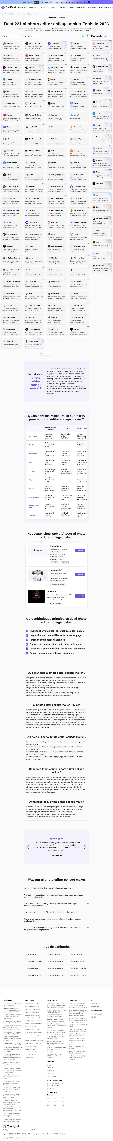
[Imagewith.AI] (38, 575)
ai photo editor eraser (32, 968)
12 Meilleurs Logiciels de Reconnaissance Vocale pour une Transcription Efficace (12, 1102)
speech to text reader (31, 1052)
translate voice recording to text (33, 1035)
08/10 (48, 1105)
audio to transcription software (33, 1023)
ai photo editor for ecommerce (57, 975)
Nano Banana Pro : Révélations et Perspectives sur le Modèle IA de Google (78, 1024)
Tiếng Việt (62, 1134)
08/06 (62, 1105)
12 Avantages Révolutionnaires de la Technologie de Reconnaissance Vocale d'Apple (12, 1108)
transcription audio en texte (32, 1004)
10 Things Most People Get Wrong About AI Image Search (55, 1015)
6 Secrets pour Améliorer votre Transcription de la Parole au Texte (11, 1064)
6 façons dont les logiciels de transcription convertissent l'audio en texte (12, 1076)
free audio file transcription (32, 1009)
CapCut (31, 445)
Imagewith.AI (56, 570)
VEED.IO (32, 471)
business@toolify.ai (96, 1014)
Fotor (31, 480)
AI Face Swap (34, 497)
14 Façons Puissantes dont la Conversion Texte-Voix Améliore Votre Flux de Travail (12, 1095)
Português (36, 1134)
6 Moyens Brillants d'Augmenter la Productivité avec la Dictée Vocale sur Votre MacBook (12, 1070)
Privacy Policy (95, 1006)
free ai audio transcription (32, 1012)
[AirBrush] (36, 596)
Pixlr (30, 462)
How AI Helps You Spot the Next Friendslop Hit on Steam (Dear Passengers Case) (56, 1036)
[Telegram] (95, 1017)
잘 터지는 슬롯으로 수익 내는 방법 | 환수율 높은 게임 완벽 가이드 (56, 1011)
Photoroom (33, 454)
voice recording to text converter (34, 1032)
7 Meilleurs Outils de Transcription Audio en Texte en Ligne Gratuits (12, 1033)
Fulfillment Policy (95, 1004)
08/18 (55, 1098)
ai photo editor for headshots (79, 975)
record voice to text (30, 1038)
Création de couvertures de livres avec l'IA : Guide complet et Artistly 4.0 (78, 1046)
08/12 (55, 1101)
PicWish (32, 515)
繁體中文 (17, 1134)
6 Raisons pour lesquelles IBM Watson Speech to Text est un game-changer (11, 1089)
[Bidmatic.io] (38, 551)
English (5, 1134)
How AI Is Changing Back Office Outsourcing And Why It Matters (56, 1031)
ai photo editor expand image (57, 968)
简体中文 (11, 1134)
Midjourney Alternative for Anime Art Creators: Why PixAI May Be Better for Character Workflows (56, 1005)
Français (55, 1133)
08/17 (62, 1098)
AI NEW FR (50, 1068)
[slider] (56, 838)
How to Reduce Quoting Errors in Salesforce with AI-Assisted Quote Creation (56, 1025)
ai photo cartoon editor (77, 954)
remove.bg (33, 436)
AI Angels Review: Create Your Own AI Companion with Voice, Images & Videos (55, 1043)
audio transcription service (32, 1015)
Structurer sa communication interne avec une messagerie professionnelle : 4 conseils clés (78, 1005)
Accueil (3, 14)
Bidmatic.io (55, 546)
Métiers (72, 7)
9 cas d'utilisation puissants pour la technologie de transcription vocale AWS (12, 1115)
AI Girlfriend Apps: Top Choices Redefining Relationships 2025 (55, 1020)
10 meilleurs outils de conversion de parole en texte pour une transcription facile (12, 1016)
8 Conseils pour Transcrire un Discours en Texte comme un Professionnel (11, 1083)
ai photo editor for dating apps (35, 975)
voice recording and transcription (34, 1043)
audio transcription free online (33, 1021)
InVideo (31, 489)
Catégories (11, 14)
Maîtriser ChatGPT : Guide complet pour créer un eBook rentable (77, 1040)
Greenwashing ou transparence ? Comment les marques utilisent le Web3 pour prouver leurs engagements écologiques (78, 1012)
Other (53, 1088)
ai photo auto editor (54, 954)
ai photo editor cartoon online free (57, 961)
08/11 (62, 1101)
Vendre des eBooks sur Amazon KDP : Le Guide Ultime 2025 (78, 1034)
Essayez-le (80, 550)
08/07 (55, 1105)
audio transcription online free (33, 1018)
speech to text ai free (31, 1055)
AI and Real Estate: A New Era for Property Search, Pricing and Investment (56, 1049)
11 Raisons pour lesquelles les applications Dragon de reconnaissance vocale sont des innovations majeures (12, 1056)
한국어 (24, 1134)
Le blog (49, 1065)
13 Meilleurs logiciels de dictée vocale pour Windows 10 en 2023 (12, 1044)
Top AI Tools (50, 1073)
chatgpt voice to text (30, 1046)
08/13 (48, 1101)
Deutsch (49, 1134)
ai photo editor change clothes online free (79, 961)
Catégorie (42, 7)
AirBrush (51, 591)
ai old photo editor (31, 954)
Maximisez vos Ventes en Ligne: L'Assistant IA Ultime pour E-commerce (78, 1057)
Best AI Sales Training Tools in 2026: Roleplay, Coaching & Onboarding (55, 1055)
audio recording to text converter (34, 1040)
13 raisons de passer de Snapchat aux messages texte (12, 1004)
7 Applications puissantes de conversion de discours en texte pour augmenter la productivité (12, 1010)
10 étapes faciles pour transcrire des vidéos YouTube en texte (12, 1120)
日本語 (29, 1134)
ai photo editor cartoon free (34, 961)
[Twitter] (92, 1017)
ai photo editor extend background (79, 968)
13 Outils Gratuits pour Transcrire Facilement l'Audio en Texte (12, 1022)
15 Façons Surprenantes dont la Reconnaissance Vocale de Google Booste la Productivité (12, 1027)
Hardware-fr (50, 1071)
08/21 (48, 1098)
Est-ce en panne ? (52, 1076)
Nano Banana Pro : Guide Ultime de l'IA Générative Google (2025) (78, 1019)
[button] (27, 847)
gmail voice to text (30, 1049)
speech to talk (29, 1057)
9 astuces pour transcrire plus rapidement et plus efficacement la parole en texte (12, 1038)
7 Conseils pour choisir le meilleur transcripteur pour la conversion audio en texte (12, 1049)
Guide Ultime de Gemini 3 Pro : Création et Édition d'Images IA (77, 1030)
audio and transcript (30, 1026)
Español (43, 1134)
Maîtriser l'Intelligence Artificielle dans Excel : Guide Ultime (78, 1052)
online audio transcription (32, 1006)
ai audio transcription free (32, 1029)
